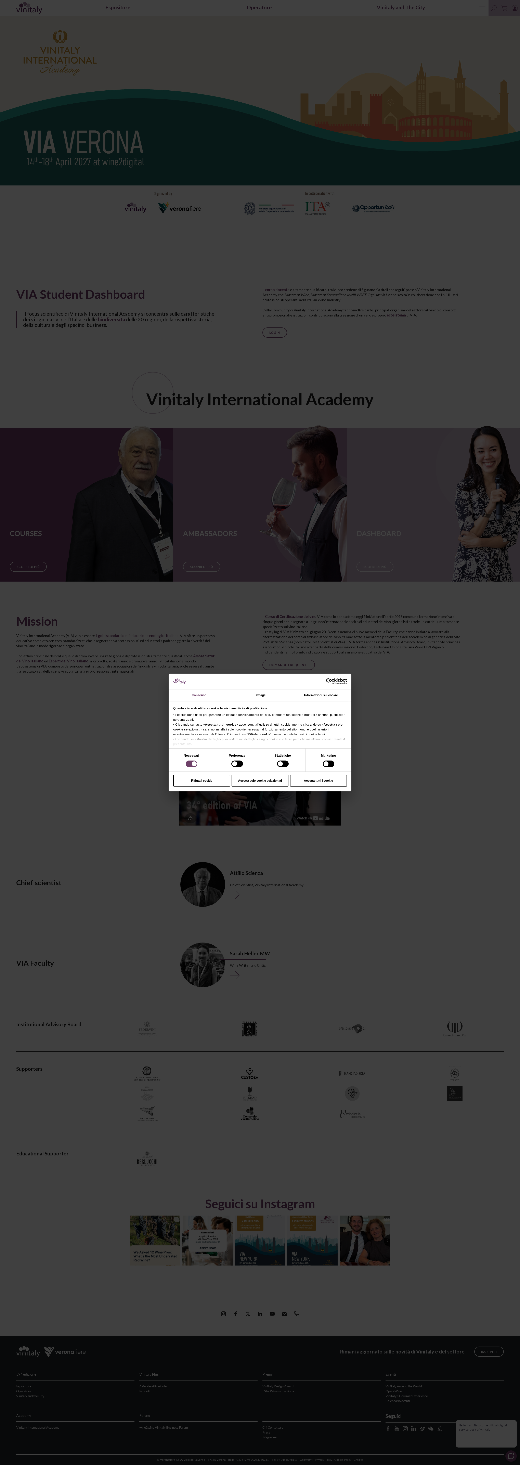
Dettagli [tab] (260, 695)
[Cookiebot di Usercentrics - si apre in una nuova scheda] (329, 681)
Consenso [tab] (199, 695)
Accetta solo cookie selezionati (260, 780)
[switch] (237, 764)
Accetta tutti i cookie (318, 780)
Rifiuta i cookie (201, 780)
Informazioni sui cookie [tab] (321, 695)
